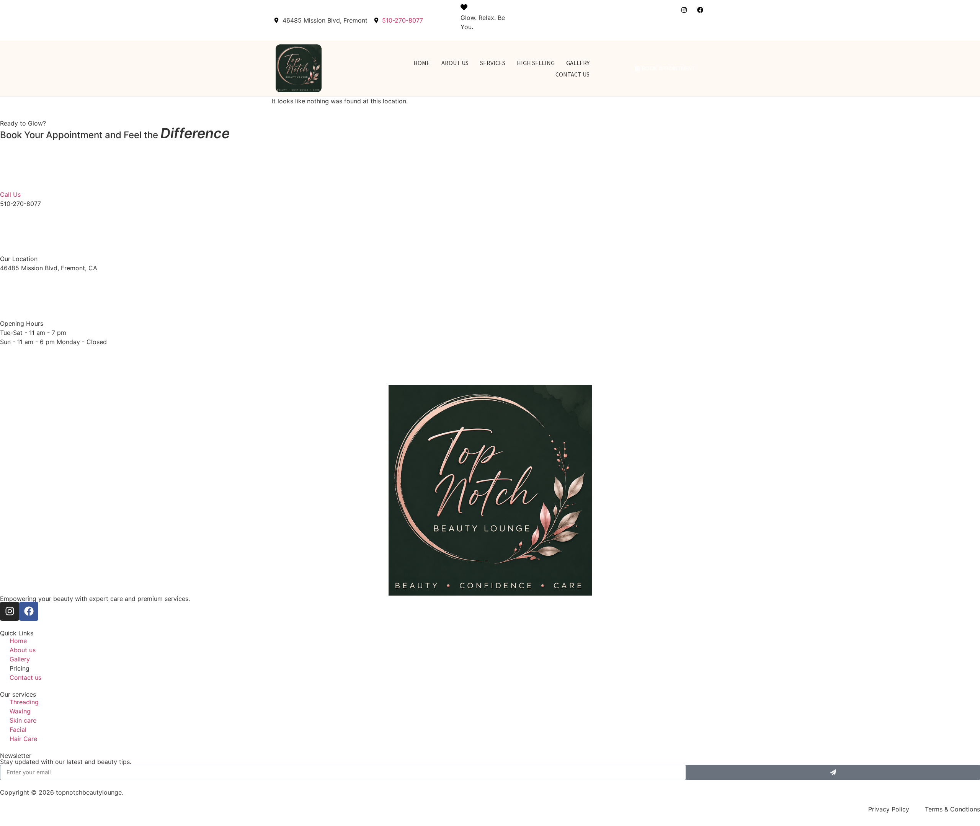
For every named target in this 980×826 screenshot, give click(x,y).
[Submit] (833, 772)
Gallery (578, 63)
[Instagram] (684, 10)
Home (421, 63)
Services (492, 63)
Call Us (10, 194)
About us (455, 63)
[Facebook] (700, 10)
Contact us (572, 74)
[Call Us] (19, 168)
